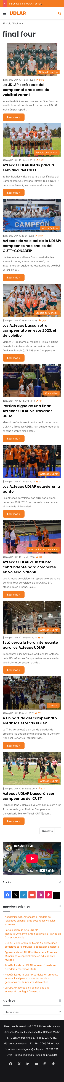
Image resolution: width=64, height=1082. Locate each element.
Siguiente (47, 830)
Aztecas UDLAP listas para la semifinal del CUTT (28, 168)
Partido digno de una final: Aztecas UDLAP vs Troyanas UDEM (27, 410)
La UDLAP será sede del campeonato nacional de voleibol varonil (26, 89)
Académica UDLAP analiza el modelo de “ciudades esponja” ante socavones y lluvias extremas (30, 920)
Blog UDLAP (11, 79)
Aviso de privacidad (46, 1054)
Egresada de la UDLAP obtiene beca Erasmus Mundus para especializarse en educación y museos (31, 956)
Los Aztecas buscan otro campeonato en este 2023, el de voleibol (29, 330)
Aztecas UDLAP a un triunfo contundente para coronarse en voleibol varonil (29, 567)
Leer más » (13, 117)
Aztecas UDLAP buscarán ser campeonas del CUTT (28, 796)
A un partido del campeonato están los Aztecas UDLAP (30, 721)
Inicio (8, 23)
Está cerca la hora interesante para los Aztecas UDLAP (30, 645)
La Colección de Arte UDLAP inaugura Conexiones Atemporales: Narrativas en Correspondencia (33, 933)
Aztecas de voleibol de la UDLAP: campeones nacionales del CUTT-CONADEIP (32, 245)
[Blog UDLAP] (18, 13)
